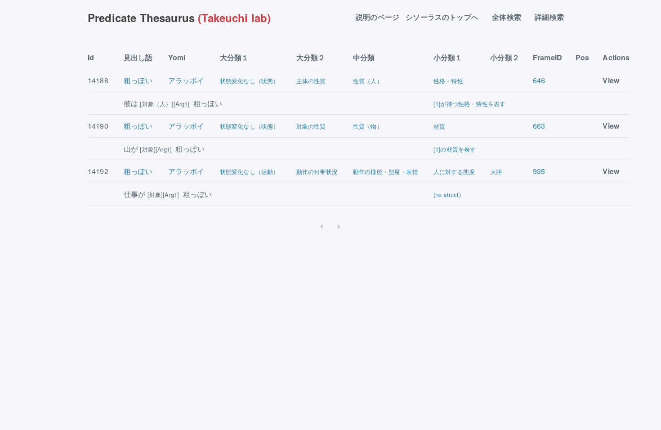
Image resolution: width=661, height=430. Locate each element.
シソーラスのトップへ (446, 17)
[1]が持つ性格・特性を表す (469, 103)
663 (539, 126)
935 (539, 171)
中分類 (364, 57)
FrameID (547, 57)
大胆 (496, 171)
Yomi (177, 57)
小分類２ (504, 57)
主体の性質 (311, 80)
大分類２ (311, 57)
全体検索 (510, 17)
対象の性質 (311, 126)
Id (91, 57)
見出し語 (138, 57)
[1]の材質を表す (454, 149)
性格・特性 (448, 80)
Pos (582, 57)
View (611, 80)
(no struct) (447, 194)
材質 (439, 126)
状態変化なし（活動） (249, 171)
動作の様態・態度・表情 (385, 171)
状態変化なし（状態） (249, 80)
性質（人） (368, 80)
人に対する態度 (454, 171)
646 (539, 80)
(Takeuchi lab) (179, 17)
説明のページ (377, 17)
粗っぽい (138, 80)
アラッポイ (186, 80)
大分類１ (234, 57)
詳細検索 (553, 17)
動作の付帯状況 (317, 171)
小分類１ (448, 57)
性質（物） (368, 126)
